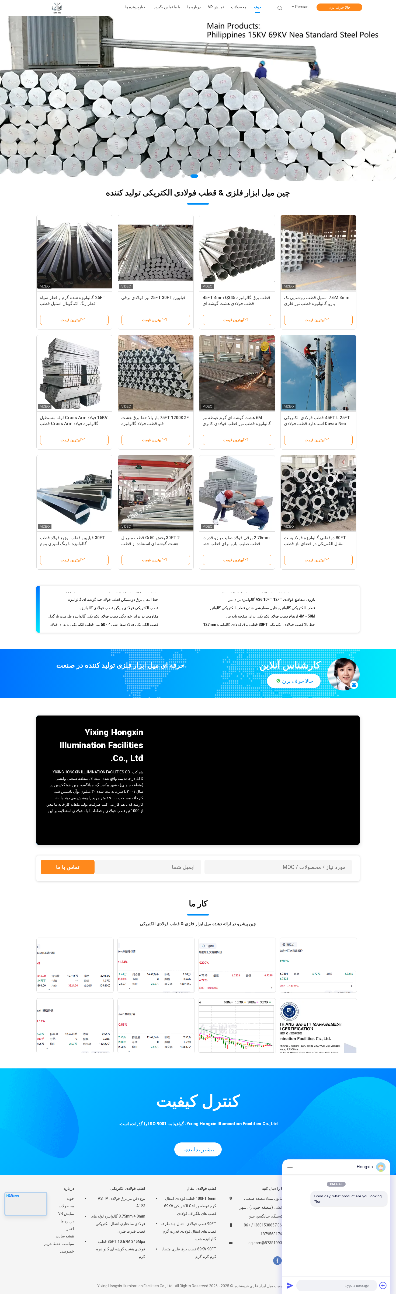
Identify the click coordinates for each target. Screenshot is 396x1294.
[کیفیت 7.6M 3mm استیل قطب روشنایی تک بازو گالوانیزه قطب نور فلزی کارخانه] (318, 252)
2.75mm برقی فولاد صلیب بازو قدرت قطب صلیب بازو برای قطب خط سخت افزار (236, 543)
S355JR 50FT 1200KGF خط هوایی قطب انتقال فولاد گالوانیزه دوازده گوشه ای (259, 625)
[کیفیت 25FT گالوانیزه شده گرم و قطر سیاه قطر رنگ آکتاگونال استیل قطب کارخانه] (74, 252)
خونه (70, 1198)
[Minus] (290, 1167)
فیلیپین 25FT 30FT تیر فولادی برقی (153, 297)
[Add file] (383, 1285)
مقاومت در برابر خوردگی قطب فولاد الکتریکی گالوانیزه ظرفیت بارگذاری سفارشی (102, 600)
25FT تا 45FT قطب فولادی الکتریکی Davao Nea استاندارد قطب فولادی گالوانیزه (317, 423)
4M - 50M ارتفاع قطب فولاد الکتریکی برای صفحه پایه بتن (270, 600)
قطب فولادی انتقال (201, 1188)
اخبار (70, 1228)
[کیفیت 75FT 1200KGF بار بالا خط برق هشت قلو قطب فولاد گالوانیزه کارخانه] (155, 373)
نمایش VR (66, 1213)
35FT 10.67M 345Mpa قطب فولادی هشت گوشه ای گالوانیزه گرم (120, 1249)
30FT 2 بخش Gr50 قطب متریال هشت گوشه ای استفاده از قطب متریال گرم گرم (150, 543)
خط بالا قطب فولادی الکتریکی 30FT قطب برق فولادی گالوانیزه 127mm (259, 608)
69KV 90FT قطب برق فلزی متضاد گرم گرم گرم (189, 1253)
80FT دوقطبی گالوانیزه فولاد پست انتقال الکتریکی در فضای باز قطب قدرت (315, 543)
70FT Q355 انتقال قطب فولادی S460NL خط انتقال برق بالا (269, 616)
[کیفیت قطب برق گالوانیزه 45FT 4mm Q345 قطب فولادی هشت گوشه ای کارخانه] (237, 252)
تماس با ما (67, 867)
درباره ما (67, 1221)
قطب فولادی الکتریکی (127, 1188)
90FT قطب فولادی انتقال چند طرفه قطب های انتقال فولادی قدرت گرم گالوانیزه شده (188, 1231)
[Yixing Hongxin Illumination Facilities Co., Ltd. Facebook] (277, 1260)
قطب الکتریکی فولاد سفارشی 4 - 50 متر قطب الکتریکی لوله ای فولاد (104, 608)
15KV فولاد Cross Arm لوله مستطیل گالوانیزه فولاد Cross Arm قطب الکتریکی (73, 423)
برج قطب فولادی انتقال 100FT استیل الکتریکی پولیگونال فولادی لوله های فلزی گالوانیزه (102, 625)
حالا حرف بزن (339, 7)
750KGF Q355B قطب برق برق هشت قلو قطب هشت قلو (113, 616)
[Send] (290, 1285)
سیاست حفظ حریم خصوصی (59, 1247)
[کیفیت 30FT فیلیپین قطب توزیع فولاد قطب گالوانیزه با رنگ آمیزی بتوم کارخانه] (74, 493)
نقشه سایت (65, 1236)
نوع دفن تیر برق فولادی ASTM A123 (121, 1202)
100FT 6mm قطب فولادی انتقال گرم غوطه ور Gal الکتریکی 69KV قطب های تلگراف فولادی (190, 1206)
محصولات (66, 1206)
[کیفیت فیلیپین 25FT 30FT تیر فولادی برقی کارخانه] (155, 252)
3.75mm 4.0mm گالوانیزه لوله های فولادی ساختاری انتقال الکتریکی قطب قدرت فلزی (118, 1223)
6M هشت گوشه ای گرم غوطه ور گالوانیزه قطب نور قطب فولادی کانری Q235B (237, 423)
